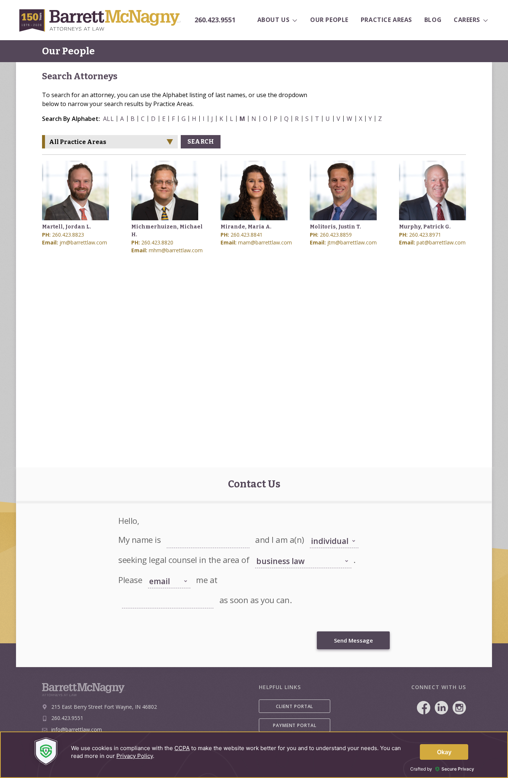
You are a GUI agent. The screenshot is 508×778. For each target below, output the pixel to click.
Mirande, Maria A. (246, 227)
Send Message (353, 640)
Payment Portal (294, 725)
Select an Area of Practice (280, 551)
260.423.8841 (247, 234)
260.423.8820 (157, 242)
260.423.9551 (214, 20)
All (108, 119)
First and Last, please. (187, 531)
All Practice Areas (77, 141)
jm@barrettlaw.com (83, 242)
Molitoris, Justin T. (335, 227)
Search (200, 141)
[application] (254, 754)
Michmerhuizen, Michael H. (167, 231)
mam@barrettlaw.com (265, 242)
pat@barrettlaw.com (441, 242)
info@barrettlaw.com (76, 729)
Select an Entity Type (330, 531)
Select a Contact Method (164, 568)
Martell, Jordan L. (66, 227)
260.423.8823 (68, 234)
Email (127, 592)
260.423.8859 (336, 234)
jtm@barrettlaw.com (352, 242)
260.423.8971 (425, 234)
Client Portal (294, 706)
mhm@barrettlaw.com (176, 250)
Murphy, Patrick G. (425, 227)
